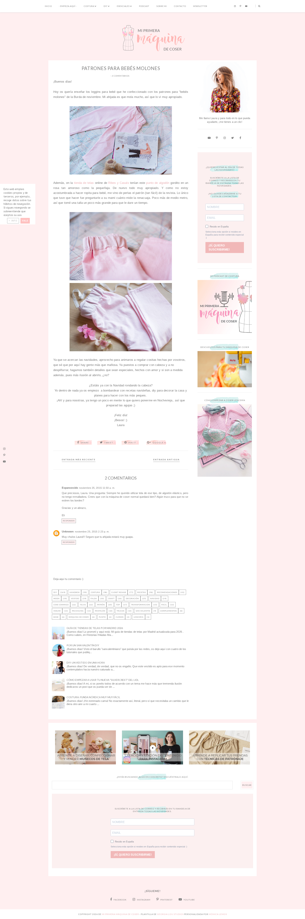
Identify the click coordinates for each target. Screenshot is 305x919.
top (118, 605)
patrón (101, 605)
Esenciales (123, 6)
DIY (105, 6)
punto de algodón (157, 182)
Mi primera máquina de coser (120, 914)
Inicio (48, 6)
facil (164, 605)
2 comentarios (120, 76)
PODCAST (144, 6)
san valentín (143, 611)
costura (95, 592)
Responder (69, 521)
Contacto (180, 6)
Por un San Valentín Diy (83, 645)
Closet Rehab (118, 592)
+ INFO (13, 220)
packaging (78, 611)
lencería (138, 617)
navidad (154, 598)
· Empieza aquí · (68, 6)
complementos (168, 611)
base (56, 617)
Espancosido (70, 487)
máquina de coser (79, 617)
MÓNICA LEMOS (218, 914)
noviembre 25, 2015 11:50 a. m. (97, 488)
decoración (132, 598)
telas (83, 605)
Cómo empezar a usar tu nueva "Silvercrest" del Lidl (103, 679)
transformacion (140, 605)
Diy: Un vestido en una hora (86, 662)
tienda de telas (84, 182)
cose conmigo (61, 605)
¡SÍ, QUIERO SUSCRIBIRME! (219, 247)
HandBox (75, 592)
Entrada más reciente (78, 459)
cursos (120, 617)
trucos (120, 611)
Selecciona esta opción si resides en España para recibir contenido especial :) (224, 235)
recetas (141, 592)
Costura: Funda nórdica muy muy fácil (93, 697)
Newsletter (200, 6)
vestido (75, 598)
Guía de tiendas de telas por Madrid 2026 (95, 627)
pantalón (100, 611)
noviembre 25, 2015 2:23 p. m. (92, 531)
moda (56, 598)
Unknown (68, 531)
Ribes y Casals (118, 182)
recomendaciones (167, 592)
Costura (89, 6)
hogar (57, 611)
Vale (25, 220)
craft (111, 598)
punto (102, 617)
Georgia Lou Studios (170, 914)
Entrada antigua (166, 459)
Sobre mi (161, 6)
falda (94, 598)
